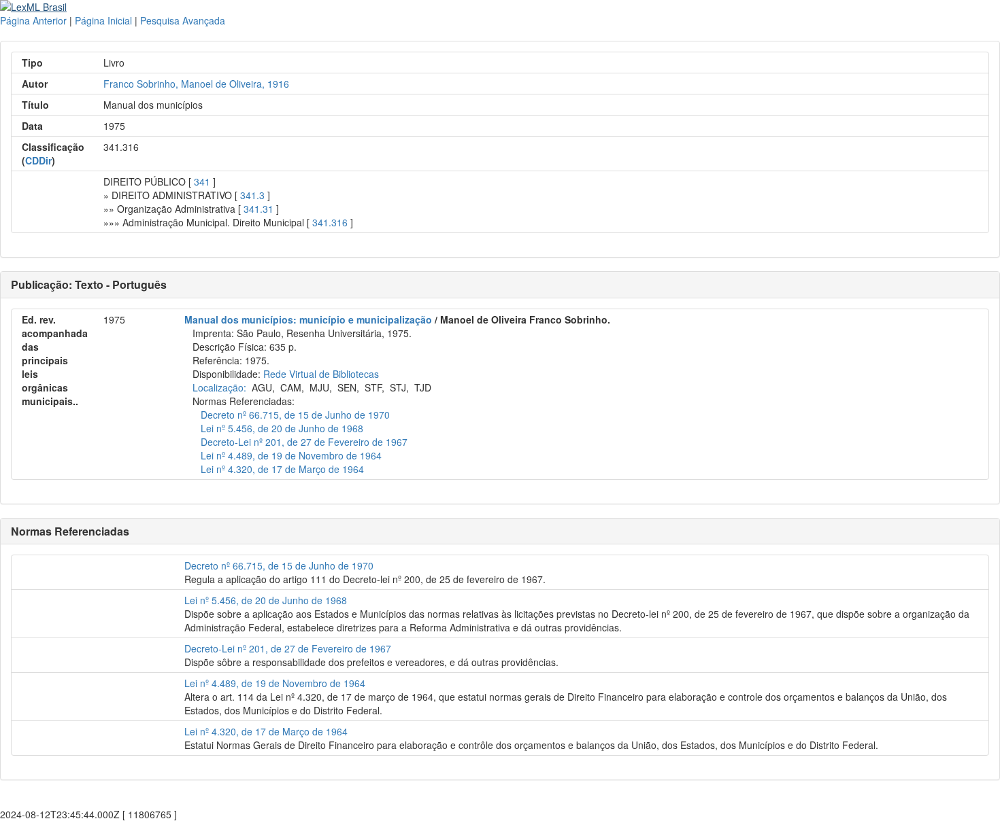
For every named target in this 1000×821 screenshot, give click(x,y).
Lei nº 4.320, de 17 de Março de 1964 (282, 469)
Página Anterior (33, 20)
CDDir (38, 160)
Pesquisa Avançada (182, 20)
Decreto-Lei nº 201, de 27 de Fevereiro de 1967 (304, 442)
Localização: (219, 387)
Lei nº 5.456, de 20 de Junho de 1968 (282, 428)
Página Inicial (103, 20)
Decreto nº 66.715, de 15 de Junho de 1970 (295, 414)
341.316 (330, 222)
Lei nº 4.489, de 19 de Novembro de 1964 (291, 455)
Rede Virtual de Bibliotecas (321, 374)
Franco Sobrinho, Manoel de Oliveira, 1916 (196, 83)
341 (202, 181)
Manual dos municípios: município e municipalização (308, 319)
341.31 (258, 208)
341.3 (252, 195)
